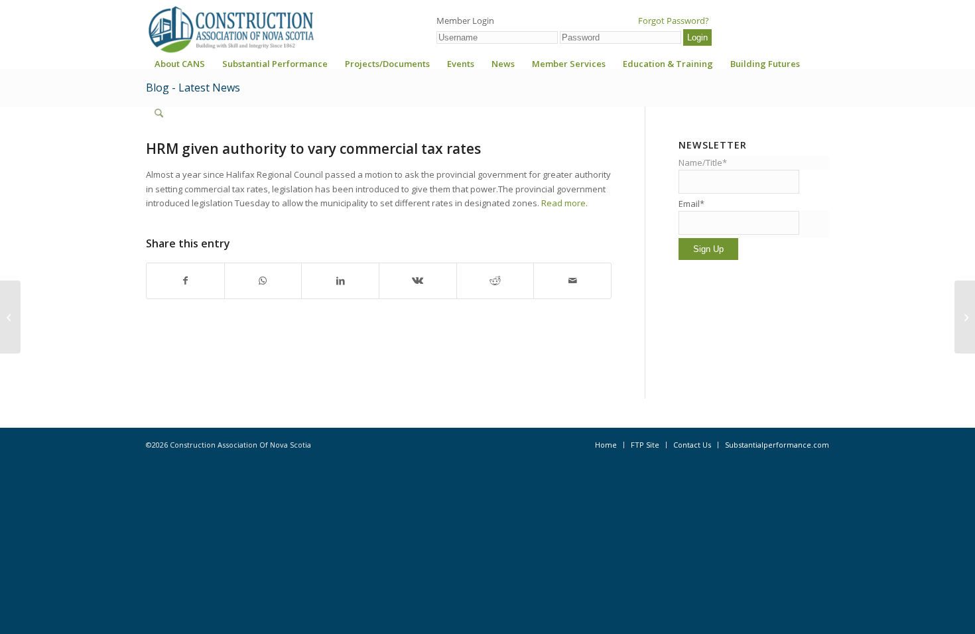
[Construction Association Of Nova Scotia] (230, 29)
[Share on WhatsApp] (263, 280)
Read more (563, 203)
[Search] (159, 113)
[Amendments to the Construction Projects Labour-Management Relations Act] (10, 317)
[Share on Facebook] (185, 280)
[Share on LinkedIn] (340, 280)
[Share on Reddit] (495, 280)
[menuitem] (180, 68)
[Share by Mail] (572, 280)
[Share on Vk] (417, 280)
